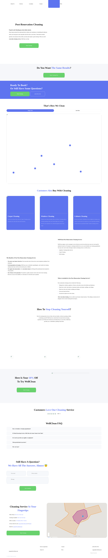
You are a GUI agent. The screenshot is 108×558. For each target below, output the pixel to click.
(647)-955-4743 (95, 546)
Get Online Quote (88, 4)
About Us (12, 3)
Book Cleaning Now (54, 75)
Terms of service (93, 552)
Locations (31, 3)
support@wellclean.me (17, 526)
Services (21, 3)
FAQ (61, 3)
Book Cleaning (29, 45)
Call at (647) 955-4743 (22, 523)
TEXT (30, 523)
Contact (40, 3)
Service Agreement (43, 546)
